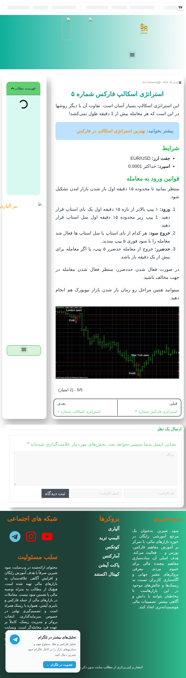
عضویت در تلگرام (59, 664)
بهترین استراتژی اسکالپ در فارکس (111, 130)
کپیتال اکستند (107, 574)
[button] (132, 54)
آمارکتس (111, 555)
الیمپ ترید (109, 537)
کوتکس (112, 546)
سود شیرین (167, 518)
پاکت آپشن (109, 564)
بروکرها (109, 518)
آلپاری (114, 528)
